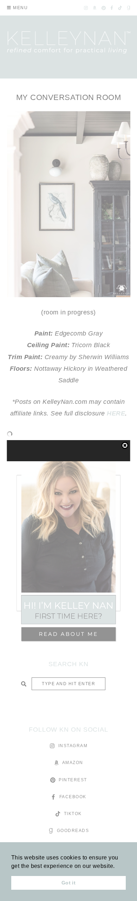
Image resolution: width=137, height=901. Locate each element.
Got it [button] (68, 883)
